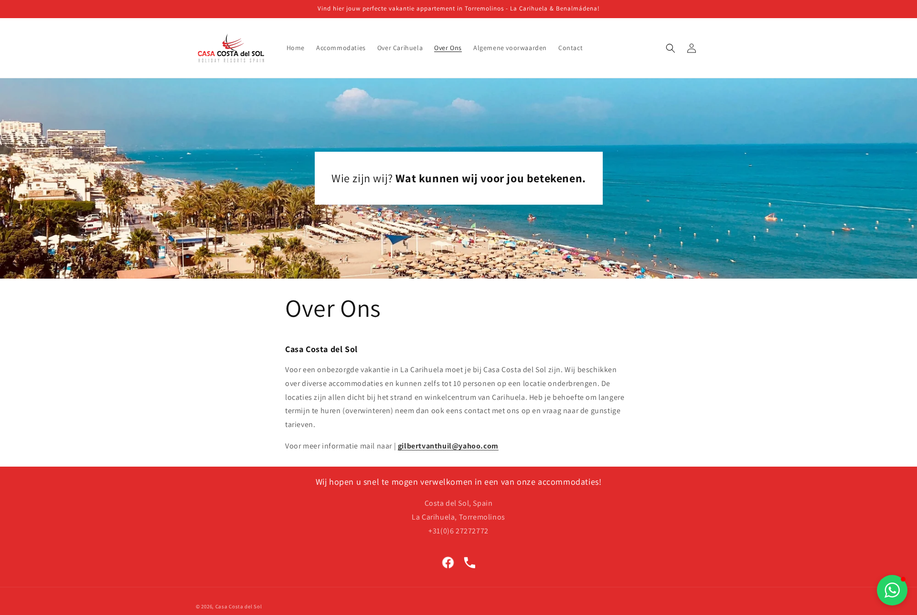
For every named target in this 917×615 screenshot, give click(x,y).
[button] (670, 48)
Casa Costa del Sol (238, 606)
